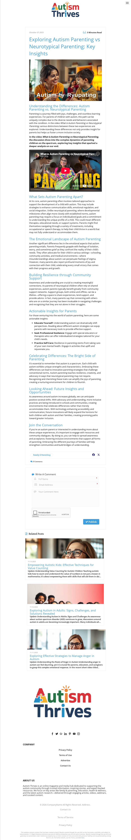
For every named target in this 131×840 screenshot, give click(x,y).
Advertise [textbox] (65, 760)
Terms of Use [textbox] (65, 755)
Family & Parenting (41, 455)
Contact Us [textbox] (65, 766)
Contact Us (65, 809)
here (82, 838)
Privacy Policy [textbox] (65, 750)
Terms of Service (65, 817)
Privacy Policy (65, 825)
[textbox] (65, 744)
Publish (92, 521)
